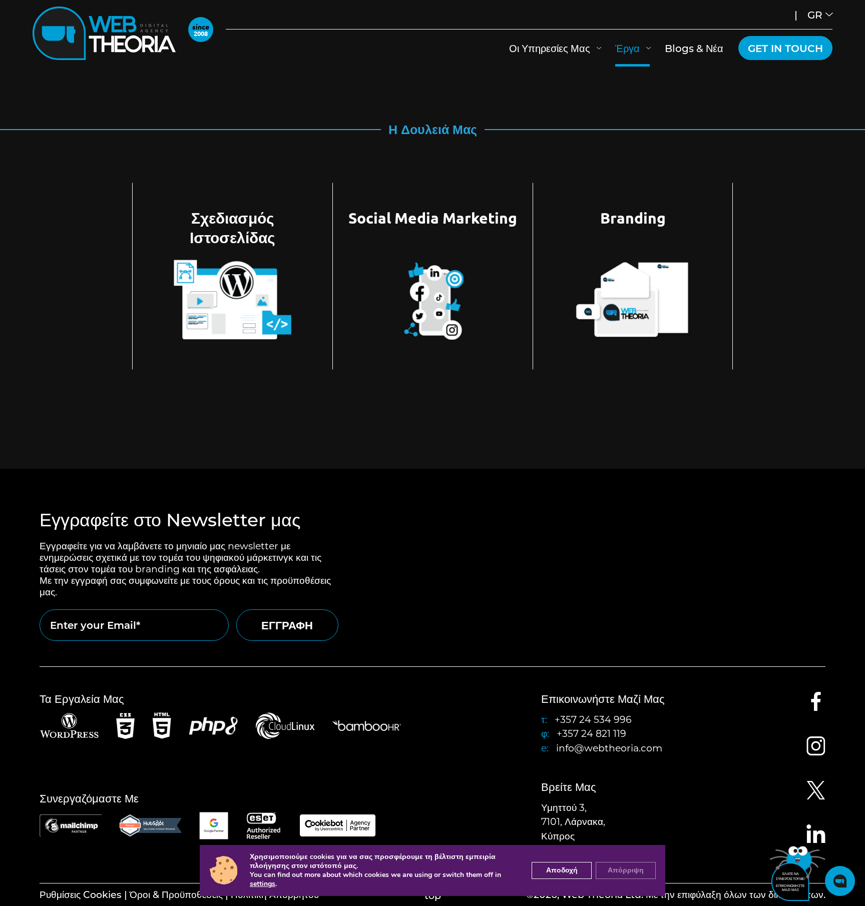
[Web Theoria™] (104, 34)
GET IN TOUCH (785, 48)
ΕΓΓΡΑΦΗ (287, 625)
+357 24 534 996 (593, 719)
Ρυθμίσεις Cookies (81, 894)
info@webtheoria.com (609, 747)
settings (262, 883)
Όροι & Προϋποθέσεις (176, 894)
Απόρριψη (626, 870)
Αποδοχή (562, 870)
